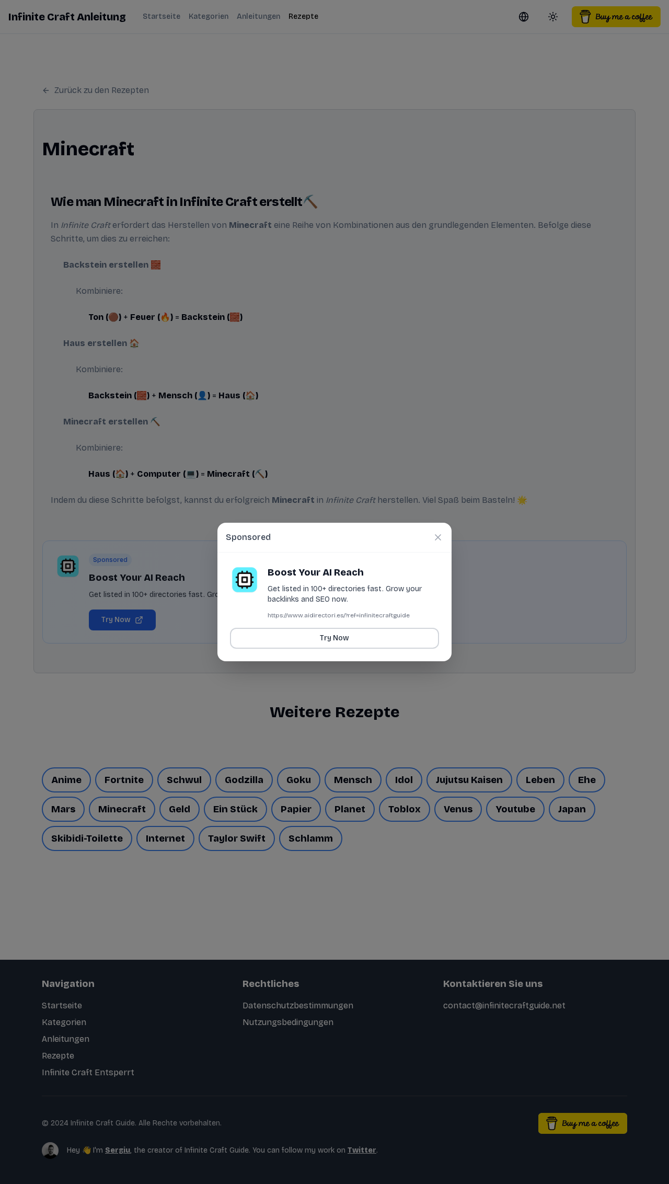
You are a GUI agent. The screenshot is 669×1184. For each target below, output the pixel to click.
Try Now (334, 638)
